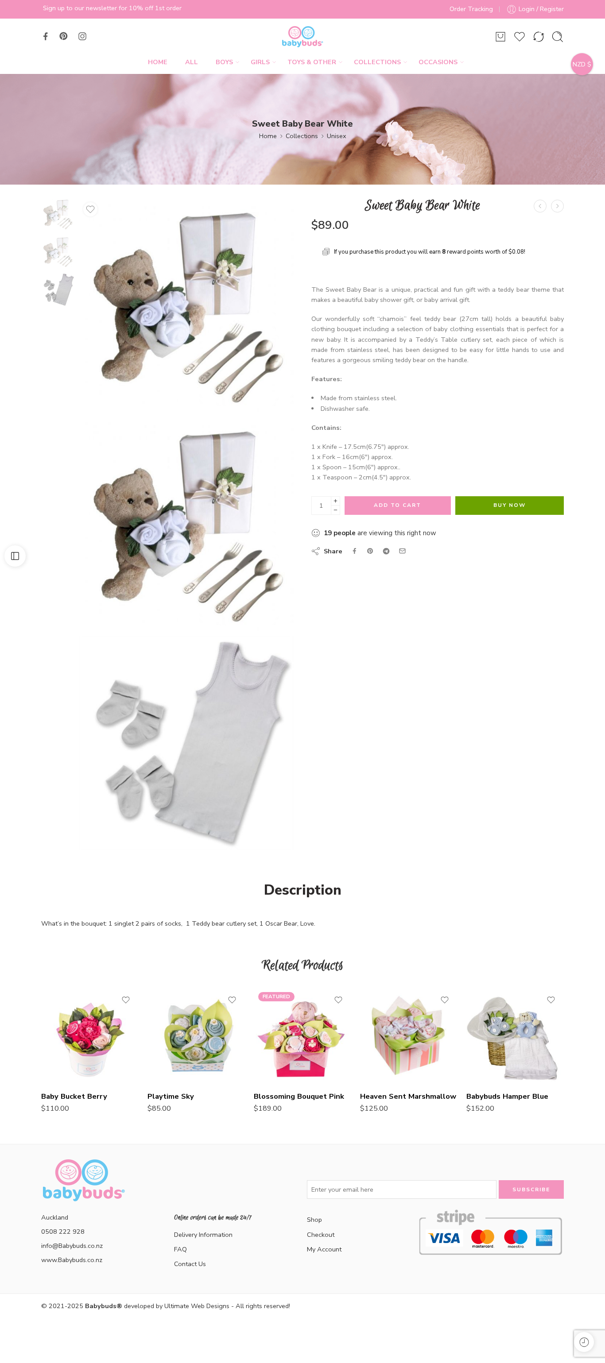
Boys (224, 62)
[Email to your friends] (402, 551)
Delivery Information (203, 1234)
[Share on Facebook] (354, 551)
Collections (377, 62)
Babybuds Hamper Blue (507, 1096)
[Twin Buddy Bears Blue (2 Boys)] (557, 206)
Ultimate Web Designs (196, 1305)
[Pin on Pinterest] (370, 551)
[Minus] (335, 510)
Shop (314, 1219)
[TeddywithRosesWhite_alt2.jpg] (186, 743)
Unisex (336, 135)
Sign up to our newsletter (80, 8)
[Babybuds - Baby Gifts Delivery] (302, 36)
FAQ (180, 1249)
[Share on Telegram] (386, 551)
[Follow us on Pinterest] (64, 36)
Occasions (438, 62)
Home (157, 62)
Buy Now (509, 505)
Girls (260, 62)
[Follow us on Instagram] (82, 36)
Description (302, 890)
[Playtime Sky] (196, 1036)
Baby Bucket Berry (74, 1096)
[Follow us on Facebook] (45, 36)
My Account (324, 1249)
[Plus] (335, 501)
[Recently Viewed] (584, 1342)
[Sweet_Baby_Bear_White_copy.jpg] (57, 213)
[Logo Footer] (83, 1190)
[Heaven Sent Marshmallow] (409, 1036)
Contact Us (190, 1263)
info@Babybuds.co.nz (72, 1245)
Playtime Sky (170, 1096)
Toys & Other (311, 62)
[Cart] (500, 37)
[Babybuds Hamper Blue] (515, 1036)
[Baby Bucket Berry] (90, 1036)
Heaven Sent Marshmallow (408, 1096)
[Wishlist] (90, 209)
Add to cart (397, 505)
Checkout (320, 1234)
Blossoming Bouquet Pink (299, 1096)
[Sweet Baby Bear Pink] (540, 206)
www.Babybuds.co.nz (71, 1259)
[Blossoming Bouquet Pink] (302, 1036)
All (191, 62)
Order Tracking (471, 8)
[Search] (557, 37)
